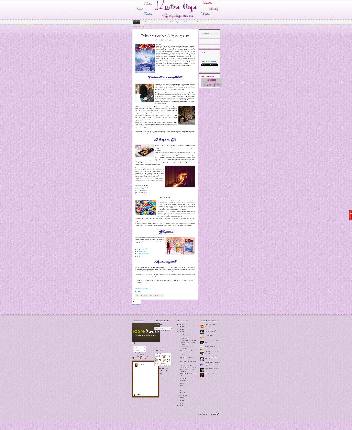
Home (165, 309)
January (182, 397)
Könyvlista (144, 22)
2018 (180, 326)
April (181, 390)
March (182, 392)
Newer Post (135, 309)
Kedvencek (164, 22)
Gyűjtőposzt (186, 22)
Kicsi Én (196, 22)
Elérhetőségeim (175, 22)
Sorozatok (154, 22)
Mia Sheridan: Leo (184, 355)
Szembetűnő (142, 251)
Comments (137, 350)
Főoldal (136, 22)
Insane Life (142, 256)
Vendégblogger (139, 27)
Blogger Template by (208, 414)
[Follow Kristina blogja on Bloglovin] (209, 62)
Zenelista (204, 22)
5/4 (141, 295)
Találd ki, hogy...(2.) (210, 373)
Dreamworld (142, 255)
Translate (167, 330)
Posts (135, 347)
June (181, 385)
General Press (159, 295)
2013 (180, 403)
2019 (180, 324)
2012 (180, 405)
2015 (137, 295)
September (183, 380)
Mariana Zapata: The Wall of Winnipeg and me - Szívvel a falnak (212, 364)
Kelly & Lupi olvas (144, 253)
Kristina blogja (215, 413)
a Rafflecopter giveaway (141, 288)
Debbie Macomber (148, 295)
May (181, 388)
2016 (180, 331)
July (181, 383)
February (182, 395)
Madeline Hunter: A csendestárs (188, 340)
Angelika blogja (143, 248)
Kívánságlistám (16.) (210, 335)
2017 (180, 329)
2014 (180, 400)
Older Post (195, 309)
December (183, 336)
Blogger (142, 354)
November (183, 338)
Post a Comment (136, 304)
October (182, 378)
